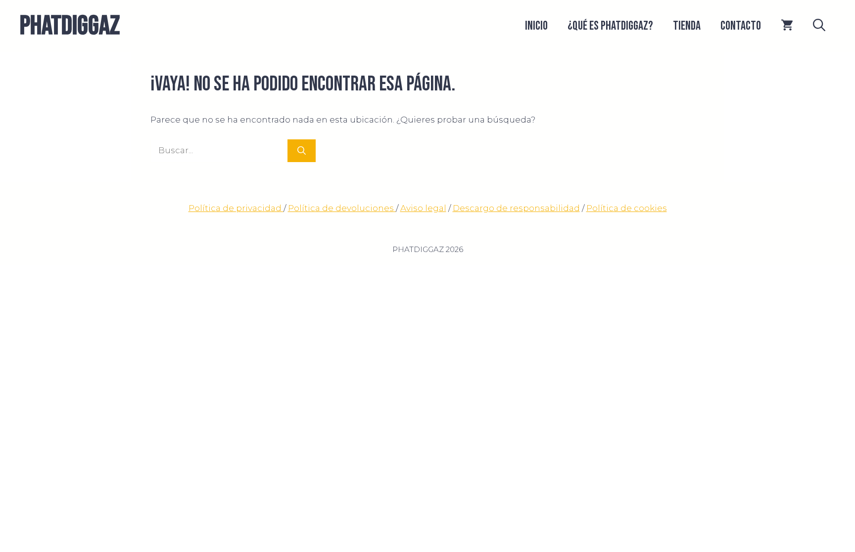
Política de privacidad (236, 208)
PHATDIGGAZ (70, 25)
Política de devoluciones (342, 208)
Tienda (687, 26)
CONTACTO (740, 26)
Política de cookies (626, 208)
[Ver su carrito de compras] (787, 26)
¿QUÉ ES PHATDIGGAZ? (610, 26)
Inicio (536, 26)
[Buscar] (301, 150)
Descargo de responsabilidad (516, 208)
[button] (819, 26)
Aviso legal (423, 208)
